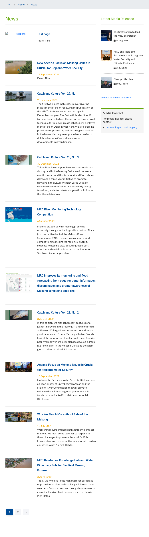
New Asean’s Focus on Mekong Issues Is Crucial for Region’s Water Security (63, 65)
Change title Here (123, 79)
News (34, 4)
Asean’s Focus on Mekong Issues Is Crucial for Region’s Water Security (65, 367)
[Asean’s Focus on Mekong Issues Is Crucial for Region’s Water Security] (18, 367)
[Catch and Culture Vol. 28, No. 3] (18, 160)
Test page (43, 34)
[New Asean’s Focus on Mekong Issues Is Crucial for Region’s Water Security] (18, 67)
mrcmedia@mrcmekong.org (121, 127)
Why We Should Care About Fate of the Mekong (62, 417)
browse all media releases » (116, 97)
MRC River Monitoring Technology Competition (59, 212)
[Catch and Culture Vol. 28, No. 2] (18, 315)
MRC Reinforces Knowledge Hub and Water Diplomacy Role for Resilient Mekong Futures (65, 465)
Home (21, 4)
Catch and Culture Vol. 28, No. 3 (58, 157)
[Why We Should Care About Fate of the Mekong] (18, 417)
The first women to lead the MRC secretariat (127, 33)
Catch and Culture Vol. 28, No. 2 (58, 312)
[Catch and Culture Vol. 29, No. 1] (18, 96)
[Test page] (18, 34)
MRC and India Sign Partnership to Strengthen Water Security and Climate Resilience (128, 57)
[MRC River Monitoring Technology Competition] (18, 214)
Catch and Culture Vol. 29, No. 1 (58, 93)
